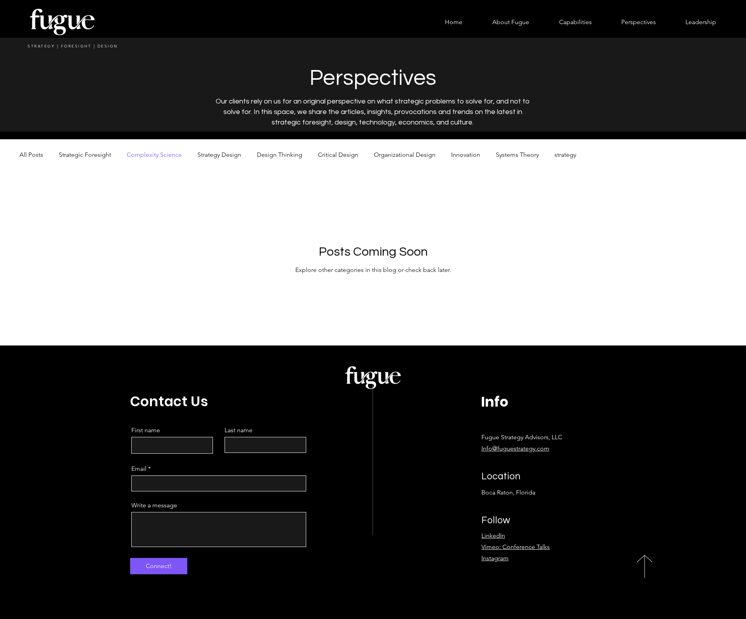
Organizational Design (405, 154)
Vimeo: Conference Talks (515, 547)
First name (145, 430)
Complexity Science (154, 154)
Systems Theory (517, 154)
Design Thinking (279, 154)
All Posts (31, 154)
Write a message (154, 505)
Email (138, 469)
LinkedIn (493, 535)
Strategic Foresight (85, 154)
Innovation (465, 154)
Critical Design (338, 154)
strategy (565, 154)
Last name (239, 430)
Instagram (495, 558)
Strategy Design (219, 154)
